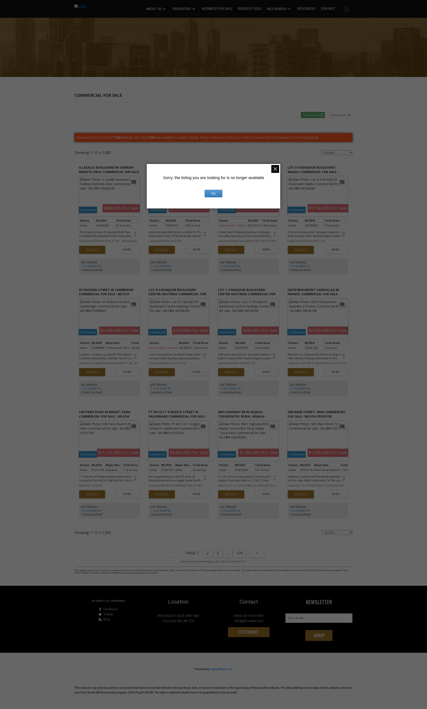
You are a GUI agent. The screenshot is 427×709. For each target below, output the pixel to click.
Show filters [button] (339, 115)
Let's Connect (249, 632)
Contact (328, 9)
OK (213, 193)
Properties (182, 9)
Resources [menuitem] (306, 9)
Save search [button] (311, 115)
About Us (154, 9)
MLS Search (276, 9)
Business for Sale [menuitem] (217, 9)
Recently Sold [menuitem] (250, 9)
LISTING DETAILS (92, 250)
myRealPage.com (221, 669)
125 (240, 553)
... (228, 553)
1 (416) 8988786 (91, 266)
